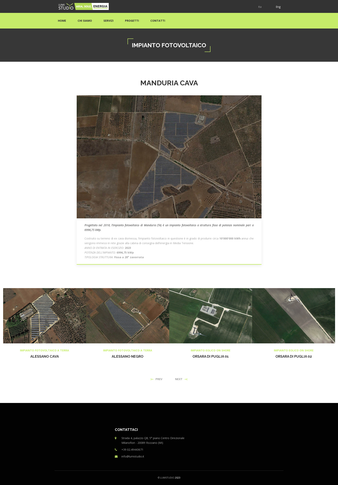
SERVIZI (108, 20)
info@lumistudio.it (132, 456)
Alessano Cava (44, 356)
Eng (278, 7)
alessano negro (127, 356)
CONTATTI (157, 20)
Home (62, 20)
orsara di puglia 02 (293, 356)
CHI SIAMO (85, 20)
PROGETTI (132, 20)
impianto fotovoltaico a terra (44, 350)
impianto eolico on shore (210, 350)
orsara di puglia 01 (210, 356)
